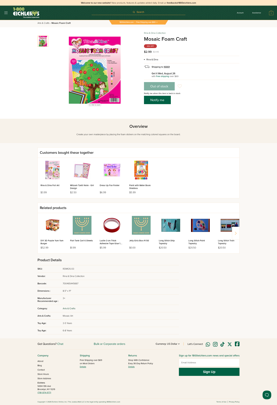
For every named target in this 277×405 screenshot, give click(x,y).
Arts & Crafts (44, 23)
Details (83, 366)
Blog (40, 365)
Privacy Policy (234, 402)
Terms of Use (221, 402)
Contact (41, 370)
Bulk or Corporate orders (109, 344)
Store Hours (43, 374)
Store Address (44, 378)
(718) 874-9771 (44, 392)
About (40, 361)
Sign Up (209, 372)
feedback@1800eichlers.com (181, 2)
